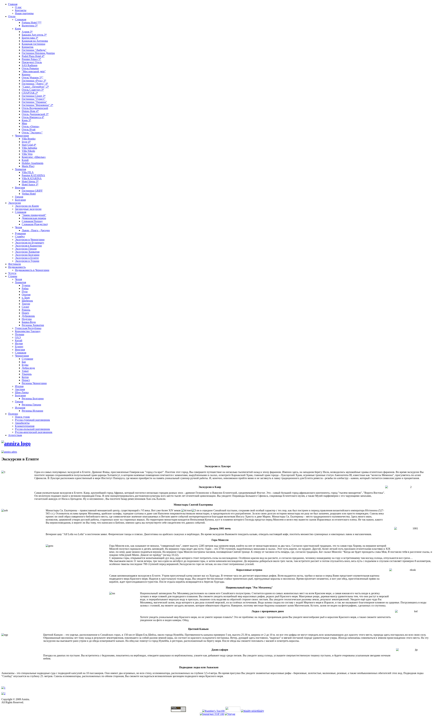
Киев (18, 28)
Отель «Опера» (30, 126)
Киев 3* (26, 120)
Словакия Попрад (32, 221)
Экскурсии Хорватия (27, 251)
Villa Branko (29, 138)
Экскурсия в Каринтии (28, 245)
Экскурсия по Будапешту (29, 242)
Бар (24, 361)
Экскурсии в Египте (27, 257)
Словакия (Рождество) (35, 224)
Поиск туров (22, 416)
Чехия (18, 227)
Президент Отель (32, 62)
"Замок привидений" (34, 215)
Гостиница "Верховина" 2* (37, 105)
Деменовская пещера (34, 218)
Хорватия (20, 169)
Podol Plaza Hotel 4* (33, 56)
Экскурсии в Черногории (30, 239)
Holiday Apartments (32, 163)
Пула (25, 291)
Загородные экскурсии (28, 209)
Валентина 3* (30, 25)
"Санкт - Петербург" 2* (35, 86)
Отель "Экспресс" (32, 132)
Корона (26, 74)
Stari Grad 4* (29, 144)
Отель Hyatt (28, 129)
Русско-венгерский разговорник (33, 432)
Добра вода (28, 367)
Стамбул (20, 236)
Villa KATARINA (32, 178)
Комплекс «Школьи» (34, 157)
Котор (25, 377)
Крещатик (27, 47)
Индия (19, 343)
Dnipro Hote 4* (30, 111)
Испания (20, 407)
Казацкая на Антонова (35, 40)
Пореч (25, 312)
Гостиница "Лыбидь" (34, 50)
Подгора (27, 319)
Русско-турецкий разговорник (32, 419)
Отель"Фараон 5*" (32, 77)
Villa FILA (28, 172)
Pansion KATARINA (33, 175)
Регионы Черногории (34, 383)
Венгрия (20, 187)
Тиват (25, 371)
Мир (24, 123)
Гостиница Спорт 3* (34, 95)
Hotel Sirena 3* (30, 181)
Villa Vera (27, 154)
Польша (19, 334)
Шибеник (27, 300)
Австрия (20, 389)
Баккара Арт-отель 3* (34, 34)
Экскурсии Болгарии (27, 254)
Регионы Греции (31, 404)
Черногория (22, 135)
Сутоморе (27, 358)
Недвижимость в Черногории (32, 270)
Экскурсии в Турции (27, 260)
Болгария (20, 199)
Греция (19, 196)
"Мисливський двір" (34, 71)
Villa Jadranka (29, 147)
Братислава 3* (30, 37)
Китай (18, 340)
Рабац (25, 288)
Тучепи (26, 285)
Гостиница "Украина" (34, 102)
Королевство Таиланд (27, 331)
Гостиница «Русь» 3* (34, 80)
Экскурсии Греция (26, 248)
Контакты (20, 10)
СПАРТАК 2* (30, 92)
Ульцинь (27, 374)
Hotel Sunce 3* (30, 184)
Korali (25, 160)
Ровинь (26, 309)
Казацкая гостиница (33, 43)
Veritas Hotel (29, 193)
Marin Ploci (28, 166)
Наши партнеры (24, 13)
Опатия (26, 294)
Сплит (25, 306)
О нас (18, 7)
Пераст (26, 380)
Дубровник (28, 316)
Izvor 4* (26, 141)
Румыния (20, 233)
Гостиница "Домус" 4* (35, 83)
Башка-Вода (29, 322)
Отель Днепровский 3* (35, 114)
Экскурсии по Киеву (27, 205)
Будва (25, 364)
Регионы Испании (32, 410)
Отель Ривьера (30, 68)
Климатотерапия (24, 426)
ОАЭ (18, 337)
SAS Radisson (29, 65)
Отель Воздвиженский (35, 108)
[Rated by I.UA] (232, 711)
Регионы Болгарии (33, 398)
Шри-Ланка (22, 392)
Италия (19, 386)
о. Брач (26, 297)
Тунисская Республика (28, 328)
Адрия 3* (27, 31)
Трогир (26, 303)
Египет (19, 346)
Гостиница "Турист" (33, 98)
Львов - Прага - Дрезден (36, 230)
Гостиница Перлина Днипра (38, 53)
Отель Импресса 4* (33, 117)
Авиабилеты (22, 423)
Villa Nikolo (28, 150)
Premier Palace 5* (31, 59)
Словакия (20, 19)
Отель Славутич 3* (33, 89)
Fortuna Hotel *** (31, 22)
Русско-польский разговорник (32, 429)
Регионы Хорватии (33, 325)
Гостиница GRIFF (32, 190)
